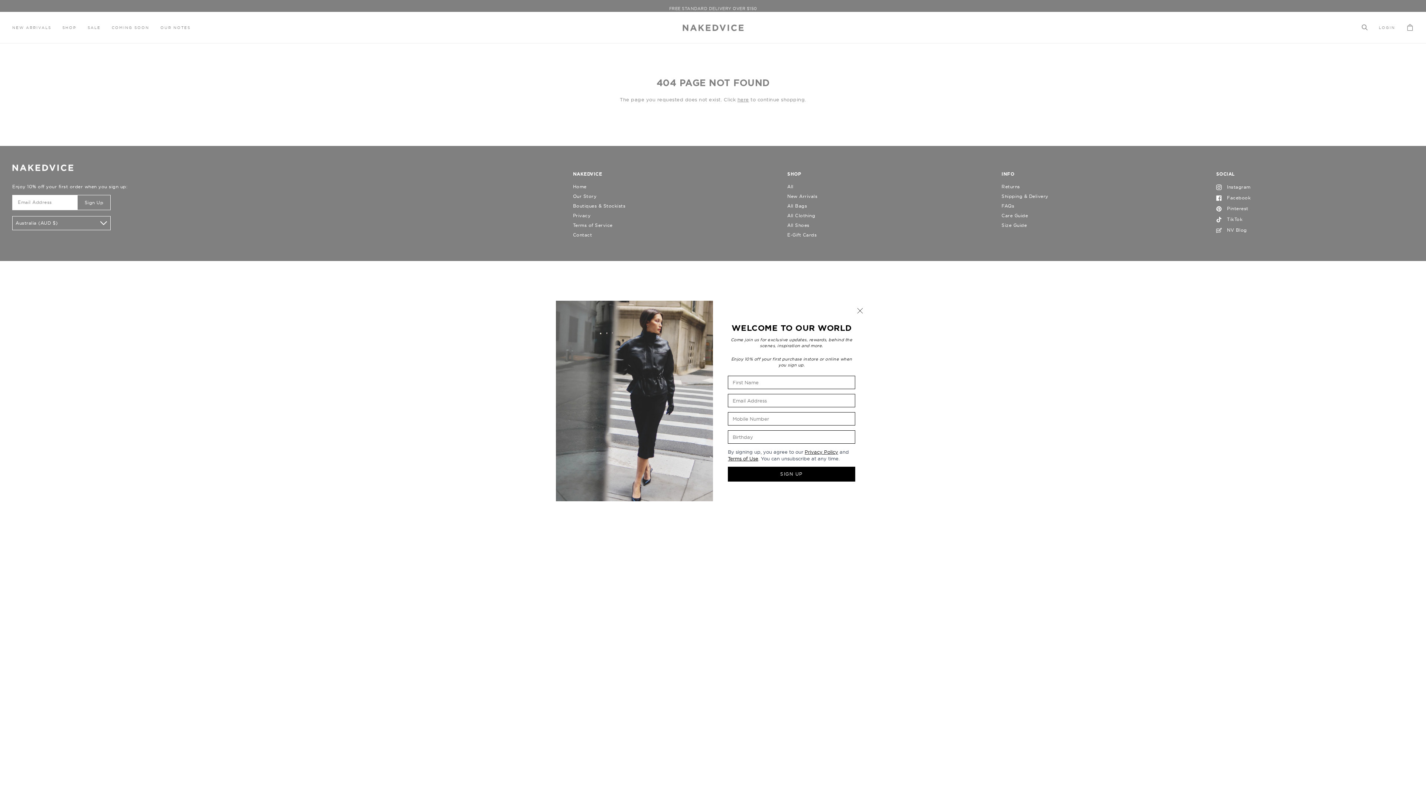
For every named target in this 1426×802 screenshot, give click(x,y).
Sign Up (791, 474)
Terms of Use (743, 459)
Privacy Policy (821, 452)
